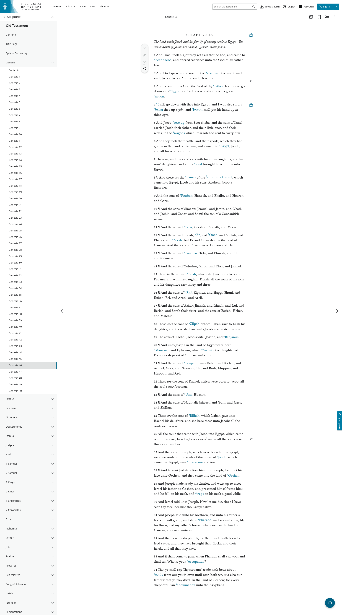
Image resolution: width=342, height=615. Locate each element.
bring (159, 109)
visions (212, 73)
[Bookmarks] (319, 17)
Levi (188, 227)
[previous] (62, 311)
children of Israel (219, 177)
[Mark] (144, 55)
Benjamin (232, 337)
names (191, 177)
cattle (159, 575)
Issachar (191, 253)
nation (159, 96)
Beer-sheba (163, 60)
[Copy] (144, 63)
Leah (192, 274)
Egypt (174, 91)
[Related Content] (327, 17)
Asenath (208, 350)
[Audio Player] (330, 603)
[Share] (144, 68)
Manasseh (162, 350)
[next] (337, 311)
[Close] (144, 48)
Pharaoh (205, 520)
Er (198, 235)
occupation (196, 561)
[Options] (334, 17)
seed (199, 164)
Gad (188, 292)
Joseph (198, 109)
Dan (188, 394)
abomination (186, 585)
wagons (179, 133)
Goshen (233, 475)
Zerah (177, 240)
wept (200, 494)
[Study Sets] (311, 17)
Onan (213, 235)
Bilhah (195, 416)
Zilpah (195, 324)
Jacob (222, 457)
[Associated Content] (251, 35)
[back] (4, 17)
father (218, 86)
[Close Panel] (52, 17)
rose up (179, 122)
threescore (195, 462)
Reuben (186, 195)
